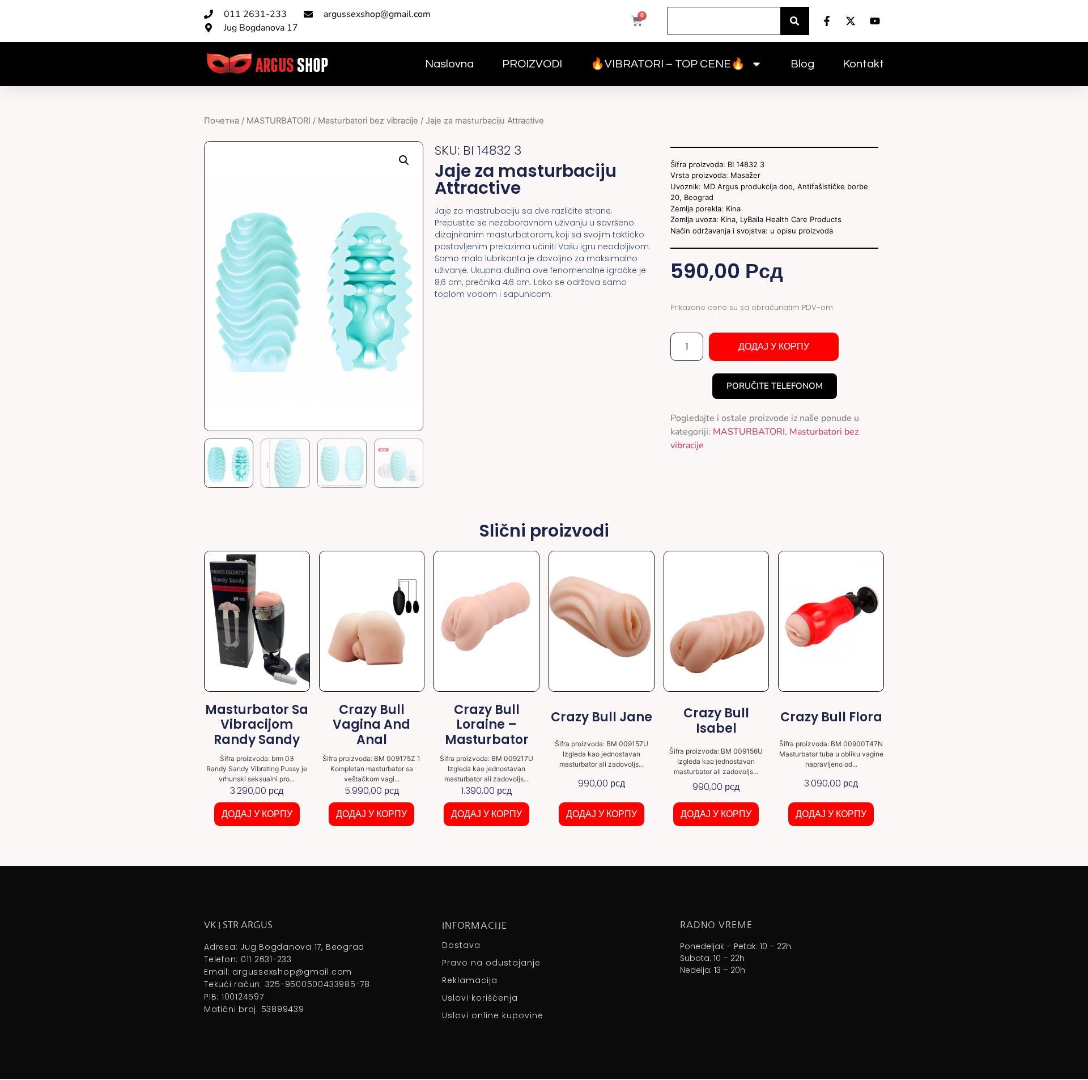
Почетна (221, 121)
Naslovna (449, 64)
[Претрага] (794, 21)
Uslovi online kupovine (492, 1015)
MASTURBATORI (278, 121)
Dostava (461, 945)
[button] (404, 160)
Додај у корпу (773, 346)
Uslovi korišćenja (480, 998)
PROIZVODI (532, 64)
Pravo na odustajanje (491, 962)
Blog (802, 64)
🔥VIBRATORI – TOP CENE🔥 (667, 64)
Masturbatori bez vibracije (368, 121)
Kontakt (863, 64)
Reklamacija (470, 980)
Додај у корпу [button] (257, 813)
